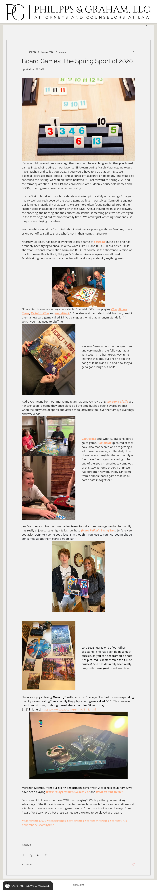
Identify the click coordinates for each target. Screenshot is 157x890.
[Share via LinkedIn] (38, 855)
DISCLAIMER (78, 885)
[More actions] (133, 52)
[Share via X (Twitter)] (30, 855)
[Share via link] (45, 855)
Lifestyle (26, 844)
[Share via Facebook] (23, 855)
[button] (146, 26)
